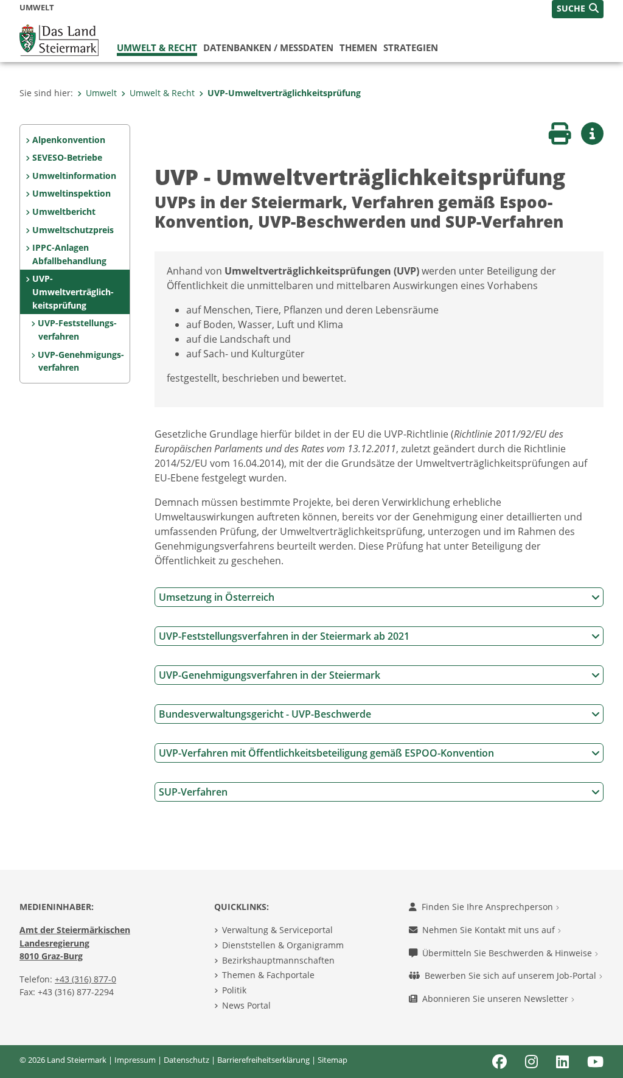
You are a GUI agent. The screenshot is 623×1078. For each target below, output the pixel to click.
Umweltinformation (74, 175)
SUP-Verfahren (193, 792)
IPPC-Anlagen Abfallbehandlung (69, 254)
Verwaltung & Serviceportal (277, 930)
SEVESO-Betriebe (67, 157)
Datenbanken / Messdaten (268, 47)
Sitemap (332, 1059)
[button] (578, 9)
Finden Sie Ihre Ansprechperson (488, 906)
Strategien (410, 47)
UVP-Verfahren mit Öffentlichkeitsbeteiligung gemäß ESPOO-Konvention (326, 753)
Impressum (135, 1059)
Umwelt (101, 93)
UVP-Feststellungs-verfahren (77, 329)
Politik (234, 990)
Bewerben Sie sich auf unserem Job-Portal (512, 975)
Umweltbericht (64, 211)
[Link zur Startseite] (59, 39)
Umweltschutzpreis (73, 230)
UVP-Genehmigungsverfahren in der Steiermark (269, 675)
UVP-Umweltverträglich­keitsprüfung (284, 93)
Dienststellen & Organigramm (283, 945)
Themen (358, 47)
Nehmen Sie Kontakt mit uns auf (489, 930)
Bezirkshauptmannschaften (278, 960)
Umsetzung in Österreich (216, 597)
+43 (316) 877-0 (85, 979)
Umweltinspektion (71, 193)
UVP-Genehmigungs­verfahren (81, 361)
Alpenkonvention (68, 139)
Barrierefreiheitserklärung (263, 1059)
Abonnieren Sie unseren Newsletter (496, 998)
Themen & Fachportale (268, 975)
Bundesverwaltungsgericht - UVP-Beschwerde (265, 714)
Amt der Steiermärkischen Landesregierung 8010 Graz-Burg (74, 943)
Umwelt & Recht (157, 47)
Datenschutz (186, 1059)
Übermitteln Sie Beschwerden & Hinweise (508, 953)
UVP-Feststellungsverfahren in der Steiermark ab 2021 (284, 636)
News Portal (246, 1005)
